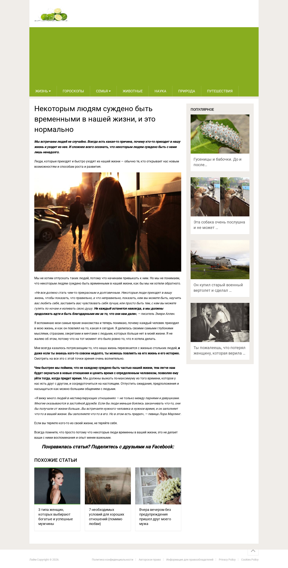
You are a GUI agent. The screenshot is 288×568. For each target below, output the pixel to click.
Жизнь (41, 91)
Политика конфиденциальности (112, 559)
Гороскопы (73, 91)
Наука (160, 91)
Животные (133, 91)
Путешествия (220, 91)
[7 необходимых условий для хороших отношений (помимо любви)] (108, 485)
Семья (102, 91)
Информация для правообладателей (189, 559)
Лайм (32, 559)
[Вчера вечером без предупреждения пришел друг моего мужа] (158, 485)
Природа (186, 91)
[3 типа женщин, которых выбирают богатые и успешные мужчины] (57, 485)
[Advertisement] (144, 56)
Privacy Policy (227, 559)
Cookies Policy (250, 559)
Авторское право (150, 559)
